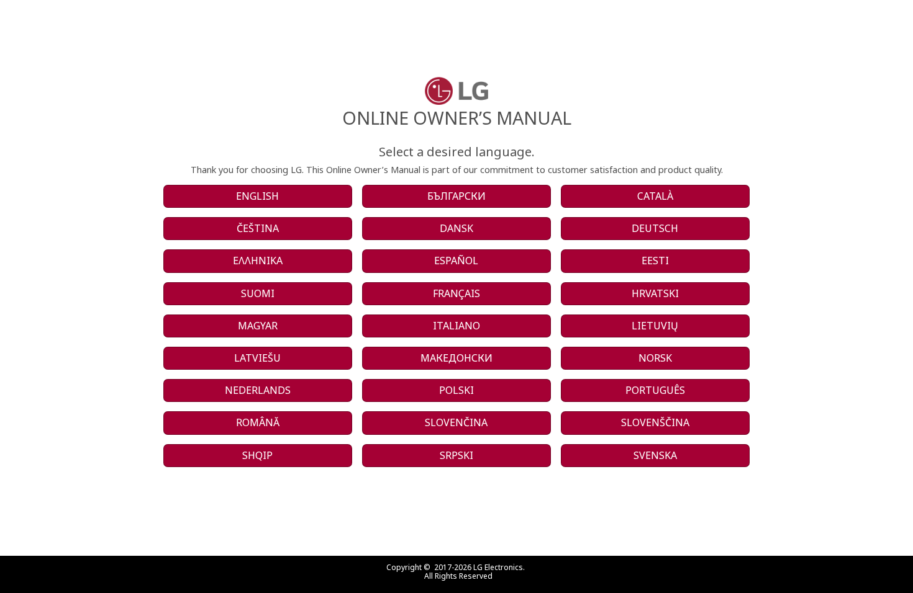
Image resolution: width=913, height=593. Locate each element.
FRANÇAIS (456, 293)
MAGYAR (258, 325)
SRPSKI (456, 455)
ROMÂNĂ (257, 422)
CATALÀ (655, 196)
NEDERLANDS (258, 390)
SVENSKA (655, 455)
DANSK (456, 228)
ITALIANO (456, 325)
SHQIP (257, 455)
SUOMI (258, 293)
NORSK (655, 358)
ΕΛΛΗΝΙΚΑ (258, 260)
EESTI (655, 260)
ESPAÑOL (456, 260)
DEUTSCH (655, 228)
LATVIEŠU (257, 358)
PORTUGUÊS (655, 390)
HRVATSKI (655, 293)
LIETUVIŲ (655, 325)
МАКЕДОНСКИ (456, 358)
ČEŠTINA (258, 228)
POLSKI (456, 390)
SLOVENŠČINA (655, 422)
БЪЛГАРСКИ (456, 196)
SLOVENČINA (456, 422)
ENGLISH (257, 196)
